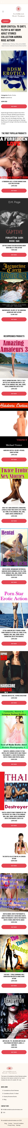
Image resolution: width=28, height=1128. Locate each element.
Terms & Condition (18, 1123)
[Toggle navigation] (3, 11)
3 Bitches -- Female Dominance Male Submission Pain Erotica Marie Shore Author (14, 976)
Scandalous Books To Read (11, 1093)
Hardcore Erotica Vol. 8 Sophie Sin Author (14, 696)
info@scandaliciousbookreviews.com (18, 2)
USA (3, 2)
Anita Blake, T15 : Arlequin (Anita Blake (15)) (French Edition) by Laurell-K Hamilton (14, 1043)
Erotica (14, 95)
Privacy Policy (11, 1125)
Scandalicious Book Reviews (11, 1090)
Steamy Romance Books (10, 1096)
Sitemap (18, 1125)
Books (10, 95)
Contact (5, 21)
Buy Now (14, 106)
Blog (5, 1099)
